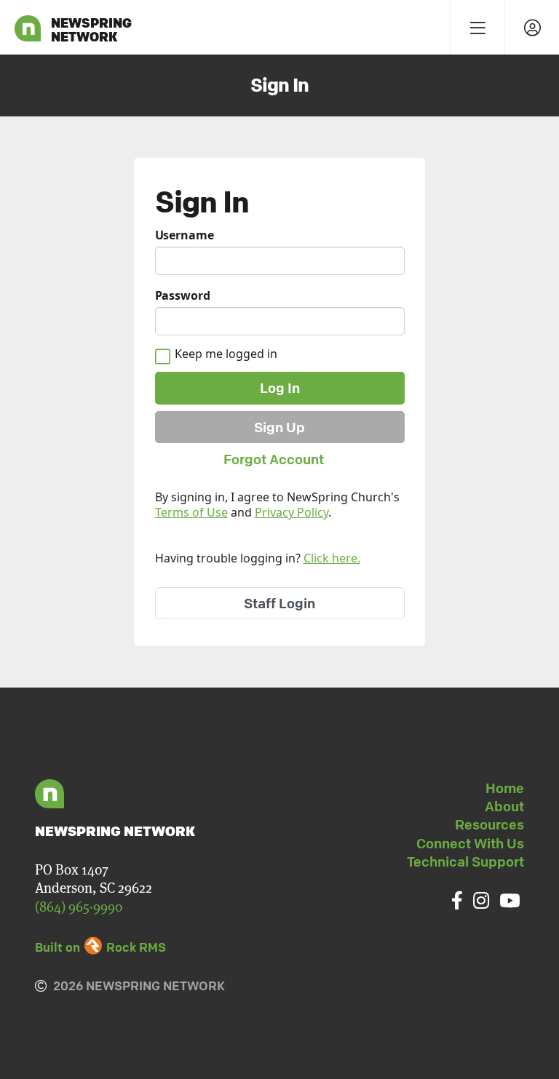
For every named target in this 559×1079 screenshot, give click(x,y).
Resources (489, 824)
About (504, 806)
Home (504, 788)
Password (182, 295)
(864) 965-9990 (78, 907)
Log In (280, 388)
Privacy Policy (291, 512)
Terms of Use (191, 512)
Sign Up (279, 427)
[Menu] (477, 27)
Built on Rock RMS (100, 947)
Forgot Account (273, 459)
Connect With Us (470, 843)
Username (184, 235)
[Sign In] (531, 27)
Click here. (332, 558)
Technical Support (465, 861)
